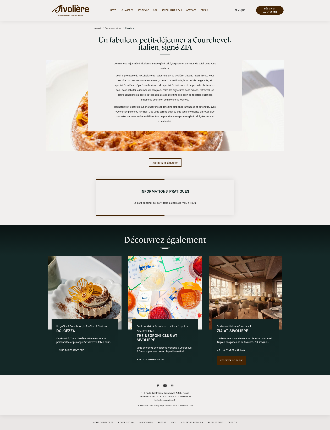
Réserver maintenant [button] (269, 10)
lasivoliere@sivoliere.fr (165, 400)
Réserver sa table (231, 360)
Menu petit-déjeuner (165, 162)
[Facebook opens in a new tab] (158, 387)
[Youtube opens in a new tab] (165, 387)
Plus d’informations (71, 350)
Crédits (232, 422)
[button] (242, 10)
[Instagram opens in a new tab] (172, 387)
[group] (85, 306)
